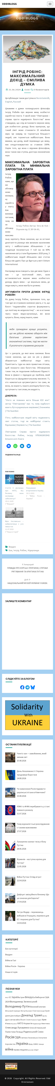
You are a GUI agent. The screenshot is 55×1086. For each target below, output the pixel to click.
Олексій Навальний (38, 1028)
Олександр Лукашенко (17, 1027)
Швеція (41, 1044)
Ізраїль (16, 997)
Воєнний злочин (38, 1006)
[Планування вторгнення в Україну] (35, 479)
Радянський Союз (33, 1031)
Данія (7, 1015)
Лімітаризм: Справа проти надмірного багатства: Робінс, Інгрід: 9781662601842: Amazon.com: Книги (27, 435)
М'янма (8, 1023)
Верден (12, 546)
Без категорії (11, 948)
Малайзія (14, 1024)
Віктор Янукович (26, 1011)
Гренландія (41, 1011)
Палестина (10, 1031)
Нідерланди (33, 550)
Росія (9, 1037)
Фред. (30, 1044)
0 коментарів (41, 90)
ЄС (10, 997)
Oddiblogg (9, 3)
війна (9, 1049)
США (17, 1037)
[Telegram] (27, 687)
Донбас (45, 1016)
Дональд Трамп (31, 1015)
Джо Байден (15, 1015)
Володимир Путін (17, 1006)
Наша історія (11, 972)
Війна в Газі (10, 960)
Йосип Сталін (25, 1020)
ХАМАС (35, 1044)
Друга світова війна (12, 1020)
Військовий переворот (13, 1011)
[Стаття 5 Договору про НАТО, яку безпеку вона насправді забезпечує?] (14, 479)
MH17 (7, 997)
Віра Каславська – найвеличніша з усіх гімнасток (14, 524)
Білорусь (30, 997)
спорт (36, 1050)
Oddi (27, 90)
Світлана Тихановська (29, 1038)
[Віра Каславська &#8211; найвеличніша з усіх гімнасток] (14, 512)
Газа (34, 1011)
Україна (22, 1043)
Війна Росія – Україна (15, 966)
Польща (19, 1032)
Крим (44, 1019)
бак (10, 550)
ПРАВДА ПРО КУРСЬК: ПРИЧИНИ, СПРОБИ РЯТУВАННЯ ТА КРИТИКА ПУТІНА (27, 568)
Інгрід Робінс (19, 550)
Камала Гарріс (36, 1020)
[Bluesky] (32, 687)
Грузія (47, 1011)
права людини (21, 1049)
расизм (30, 1050)
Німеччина (45, 1023)
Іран (22, 997)
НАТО (20, 1023)
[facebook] (22, 687)
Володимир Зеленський (23, 1001)
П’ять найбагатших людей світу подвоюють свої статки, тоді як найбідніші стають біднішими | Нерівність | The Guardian (27, 421)
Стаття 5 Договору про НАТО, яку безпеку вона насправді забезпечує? (14, 493)
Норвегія (27, 1023)
